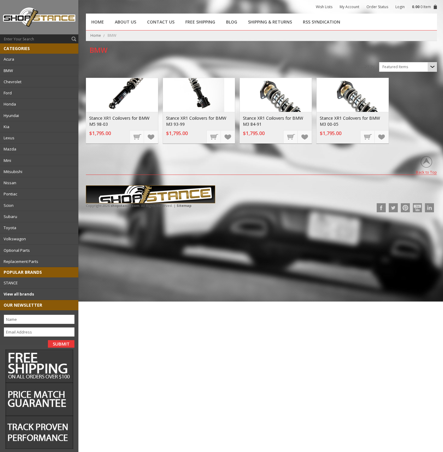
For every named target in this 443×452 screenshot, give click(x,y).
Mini (7, 160)
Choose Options (137, 137)
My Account (349, 7)
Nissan (10, 182)
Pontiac (10, 194)
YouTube (417, 207)
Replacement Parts (21, 261)
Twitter (393, 207)
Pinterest (405, 207)
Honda (10, 104)
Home (95, 35)
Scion (9, 205)
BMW (8, 70)
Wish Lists (324, 7)
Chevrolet (12, 81)
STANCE (11, 283)
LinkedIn (429, 207)
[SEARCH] (73, 38)
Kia (6, 126)
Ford (8, 93)
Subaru (10, 216)
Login (400, 7)
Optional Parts (17, 250)
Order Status (377, 7)
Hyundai (11, 115)
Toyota (10, 227)
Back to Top (426, 172)
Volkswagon (15, 239)
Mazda (10, 149)
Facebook (381, 207)
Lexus (9, 138)
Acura (9, 59)
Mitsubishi (13, 171)
